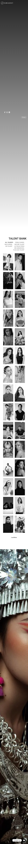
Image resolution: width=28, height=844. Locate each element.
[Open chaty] (24, 840)
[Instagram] (7, 112)
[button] (14, 537)
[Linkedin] (9, 112)
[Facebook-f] (5, 112)
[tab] (10, 242)
